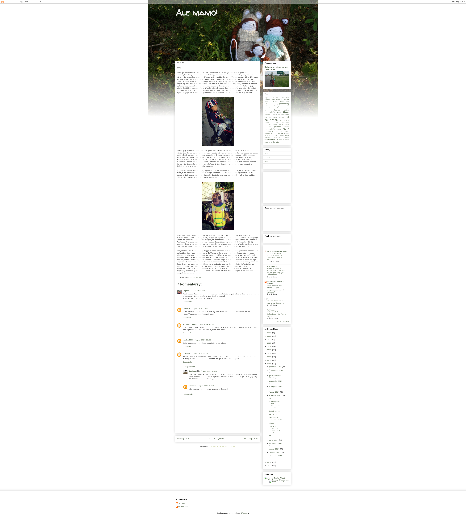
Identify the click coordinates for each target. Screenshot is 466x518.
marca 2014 (274, 449)
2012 (269, 466)
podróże (268, 127)
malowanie (285, 114)
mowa (275, 117)
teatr (275, 135)
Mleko (271, 423)
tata (266, 165)
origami (268, 125)
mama (266, 161)
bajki (267, 98)
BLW (273, 100)
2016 (269, 357)
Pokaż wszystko (283, 322)
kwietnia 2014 (275, 444)
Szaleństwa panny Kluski (275, 419)
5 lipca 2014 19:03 (202, 340)
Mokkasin (271, 310)
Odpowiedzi (190, 367)
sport (287, 131)
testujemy (284, 135)
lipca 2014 (274, 392)
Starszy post (251, 439)
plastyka (285, 125)
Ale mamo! (197, 12)
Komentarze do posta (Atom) (223, 446)
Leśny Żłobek (283, 112)
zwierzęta (268, 142)
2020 (269, 343)
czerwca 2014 (275, 395)
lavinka (192, 371)
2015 (269, 360)
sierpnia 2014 (275, 387)
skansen (279, 131)
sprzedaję (268, 133)
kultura (278, 108)
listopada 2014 (276, 370)
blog (266, 153)
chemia (267, 102)
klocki (286, 106)
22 (270, 436)
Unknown (186, 309)
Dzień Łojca (274, 411)
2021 (269, 340)
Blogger (244, 513)
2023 (269, 333)
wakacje (277, 138)
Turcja (267, 137)
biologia (268, 100)
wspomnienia (271, 140)
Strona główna (217, 439)
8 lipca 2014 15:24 (205, 386)
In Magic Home (189, 324)
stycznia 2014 (275, 456)
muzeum (281, 117)
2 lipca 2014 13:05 (205, 324)
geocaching (284, 104)
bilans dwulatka (281, 98)
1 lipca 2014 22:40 (199, 309)
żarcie (276, 142)
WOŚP (287, 137)
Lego (287, 108)
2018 (269, 350)
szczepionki (283, 133)
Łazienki (276, 114)
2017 (269, 353)
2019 (269, 347)
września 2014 (275, 381)
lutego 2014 (275, 453)
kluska (267, 157)
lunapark (268, 114)
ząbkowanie (284, 140)
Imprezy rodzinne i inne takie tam (274, 429)
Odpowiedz (187, 302)
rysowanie (269, 131)
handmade (272, 106)
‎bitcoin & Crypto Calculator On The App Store (277, 314)
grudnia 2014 (275, 367)
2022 (269, 336)
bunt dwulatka (282, 100)
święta (267, 135)
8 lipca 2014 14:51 (199, 353)
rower (286, 129)
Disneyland (284, 102)
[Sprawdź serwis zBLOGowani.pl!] (276, 482)
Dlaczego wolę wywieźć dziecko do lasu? (275, 405)
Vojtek (186, 291)
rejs (279, 129)
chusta (275, 102)
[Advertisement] (277, 189)
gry (266, 106)
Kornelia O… (272, 266)
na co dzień (195, 278)
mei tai (268, 117)
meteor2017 (183, 507)
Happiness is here (275, 299)
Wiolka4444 (188, 340)
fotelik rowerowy (271, 104)
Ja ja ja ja (274, 414)
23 (270, 398)
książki (268, 108)
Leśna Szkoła (272, 110)
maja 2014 (274, 440)
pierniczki (277, 125)
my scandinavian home (277, 251)
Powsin (286, 127)
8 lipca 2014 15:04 (208, 371)
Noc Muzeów (284, 120)
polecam (277, 127)
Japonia (280, 106)
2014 (269, 364)
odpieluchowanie (282, 123)
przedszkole (270, 129)
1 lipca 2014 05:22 (198, 291)
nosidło (267, 123)
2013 (269, 462)
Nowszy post (184, 439)
